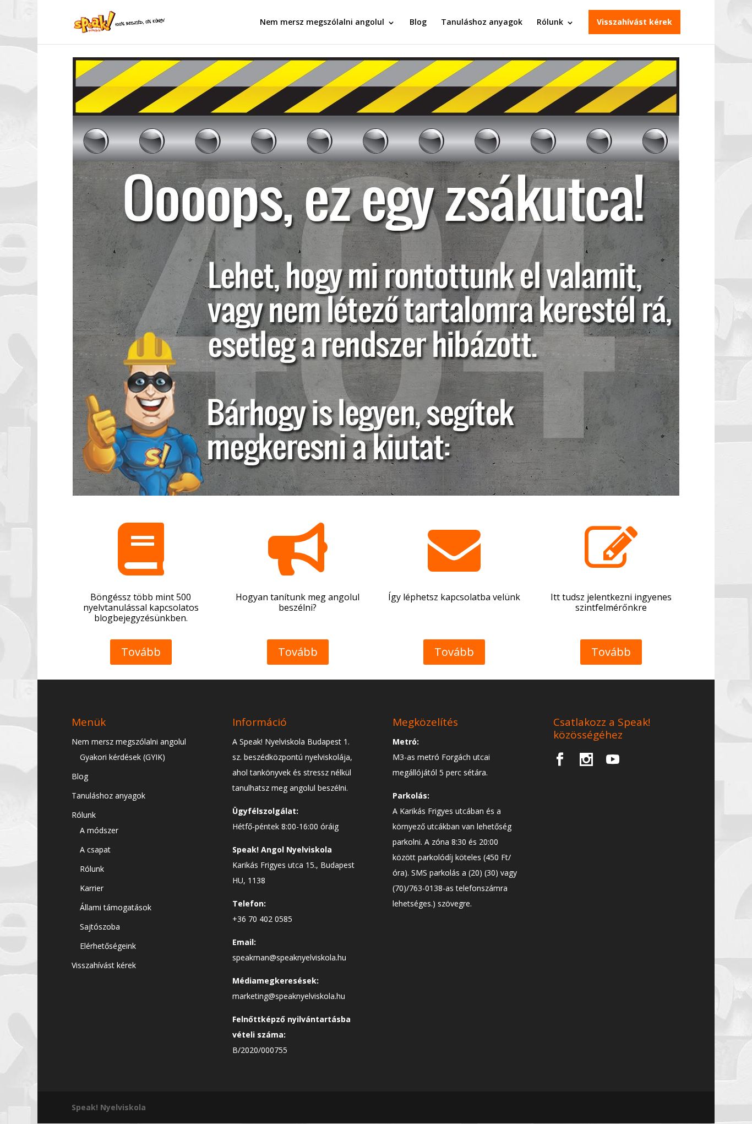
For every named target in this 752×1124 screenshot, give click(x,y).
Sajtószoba (100, 926)
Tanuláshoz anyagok (481, 22)
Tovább (141, 651)
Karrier (91, 888)
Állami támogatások (115, 907)
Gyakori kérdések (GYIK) (122, 757)
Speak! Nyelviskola (109, 1107)
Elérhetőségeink (108, 946)
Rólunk (550, 22)
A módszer (99, 830)
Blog (418, 22)
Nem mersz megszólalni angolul (322, 22)
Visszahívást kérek (634, 22)
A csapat (95, 849)
